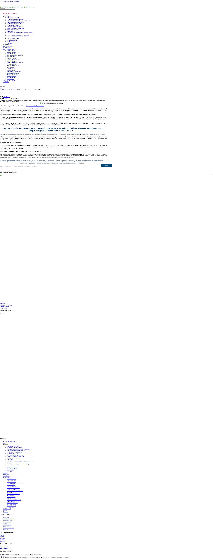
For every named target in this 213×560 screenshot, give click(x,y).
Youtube (2, 539)
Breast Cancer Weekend (12, 29)
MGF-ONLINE (10, 67)
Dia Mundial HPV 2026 (12, 25)
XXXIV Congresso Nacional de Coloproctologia (18, 35)
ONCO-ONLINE (11, 70)
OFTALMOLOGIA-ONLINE (14, 71)
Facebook (2, 535)
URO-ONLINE (10, 79)
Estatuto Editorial (4, 306)
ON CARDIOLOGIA (12, 40)
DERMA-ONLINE (11, 53)
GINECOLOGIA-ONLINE (13, 59)
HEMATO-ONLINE (11, 61)
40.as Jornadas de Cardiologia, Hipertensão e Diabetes (19, 32)
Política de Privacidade (6, 305)
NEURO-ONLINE (11, 68)
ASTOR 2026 (10, 31)
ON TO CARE (10, 41)
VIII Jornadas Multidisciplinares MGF (16, 22)
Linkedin (2, 538)
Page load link (3, 556)
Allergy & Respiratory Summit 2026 (15, 28)
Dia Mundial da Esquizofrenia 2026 (15, 19)
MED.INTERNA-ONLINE (13, 65)
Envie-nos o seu (4, 547)
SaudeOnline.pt (4, 89)
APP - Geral (12, 89)
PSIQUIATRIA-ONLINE (13, 73)
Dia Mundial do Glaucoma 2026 (14, 23)
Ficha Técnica (3, 308)
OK (1, 559)
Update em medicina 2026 (13, 17)
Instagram (2, 541)
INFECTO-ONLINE (11, 64)
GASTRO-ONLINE (11, 58)
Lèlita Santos (6, 97)
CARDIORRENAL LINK (13, 38)
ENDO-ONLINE (11, 56)
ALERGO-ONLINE (11, 50)
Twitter (2, 536)
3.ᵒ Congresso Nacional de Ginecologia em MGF (18, 20)
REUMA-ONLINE (11, 77)
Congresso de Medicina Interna (35, 106)
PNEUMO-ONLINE (11, 76)
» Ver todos (9, 43)
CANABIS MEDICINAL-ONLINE (15, 55)
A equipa (2, 303)
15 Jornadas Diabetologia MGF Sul (15, 26)
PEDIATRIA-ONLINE (12, 74)
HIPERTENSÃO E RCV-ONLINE (15, 62)
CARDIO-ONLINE (11, 52)
